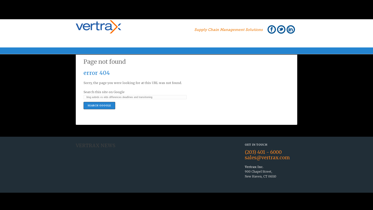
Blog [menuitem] (211, 50)
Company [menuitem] (195, 50)
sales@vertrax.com (267, 158)
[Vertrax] (98, 31)
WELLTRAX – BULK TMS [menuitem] (160, 50)
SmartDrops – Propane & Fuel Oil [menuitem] (111, 50)
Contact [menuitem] (221, 50)
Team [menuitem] (184, 50)
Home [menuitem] (80, 50)
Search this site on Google (104, 92)
